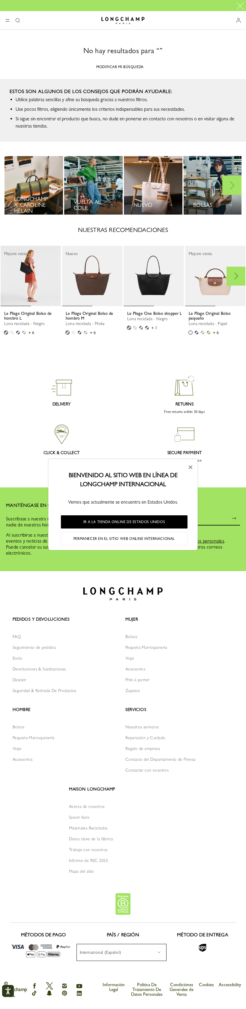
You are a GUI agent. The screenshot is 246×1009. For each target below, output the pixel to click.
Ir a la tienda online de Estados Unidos (124, 522)
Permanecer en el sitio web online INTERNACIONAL (124, 539)
